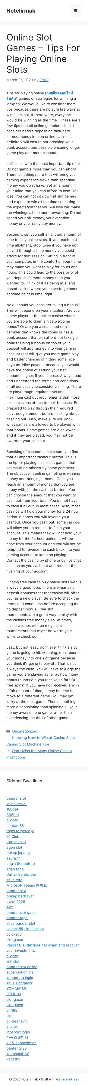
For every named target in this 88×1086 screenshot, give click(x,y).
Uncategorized (24, 731)
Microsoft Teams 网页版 (26, 885)
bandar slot (16, 798)
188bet (12, 809)
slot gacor (14, 939)
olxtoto (12, 820)
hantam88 (15, 826)
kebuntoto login (19, 978)
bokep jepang (18, 853)
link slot (12, 961)
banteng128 (16, 1048)
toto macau (16, 842)
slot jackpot (34, 929)
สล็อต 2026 (15, 902)
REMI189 (13, 994)
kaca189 (13, 1059)
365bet (12, 815)
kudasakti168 (17, 1054)
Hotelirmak (20, 10)
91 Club (12, 836)
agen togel (15, 869)
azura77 (13, 858)
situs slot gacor (19, 983)
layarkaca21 (16, 804)
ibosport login (18, 1032)
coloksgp (14, 934)
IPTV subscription (21, 1043)
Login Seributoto (20, 863)
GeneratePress (67, 1079)
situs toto (14, 880)
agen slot (14, 847)
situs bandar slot (20, 923)
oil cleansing (17, 1021)
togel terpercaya (20, 831)
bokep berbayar (20, 896)
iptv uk (12, 1026)
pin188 (11, 1010)
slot (9, 907)
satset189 (14, 929)
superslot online (20, 972)
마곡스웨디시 (17, 1037)
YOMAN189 (16, 988)
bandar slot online (21, 967)
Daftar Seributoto (21, 874)
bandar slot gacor (21, 912)
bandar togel (17, 918)
